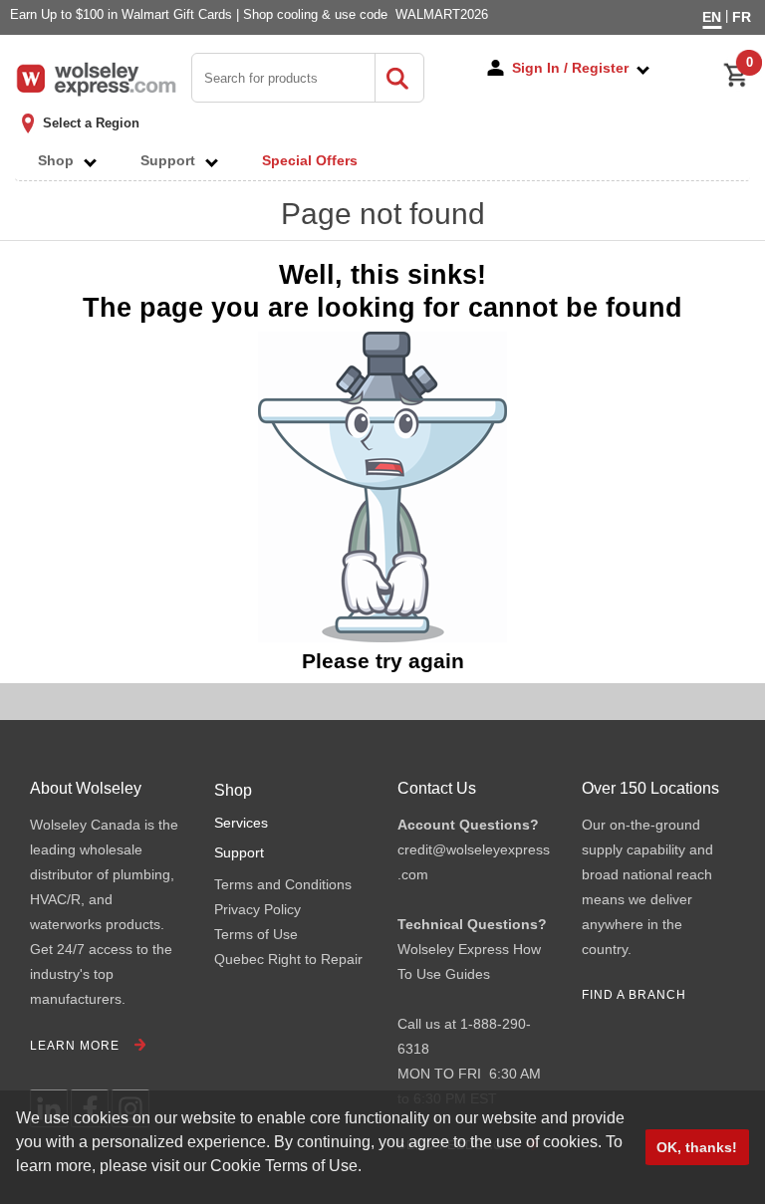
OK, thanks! (696, 1147)
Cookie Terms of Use (284, 1165)
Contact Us (436, 788)
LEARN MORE (75, 1046)
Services (241, 823)
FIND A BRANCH (634, 995)
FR (741, 17)
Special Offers (310, 160)
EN (711, 17)
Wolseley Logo (96, 80)
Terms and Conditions (283, 884)
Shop (62, 160)
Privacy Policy (257, 909)
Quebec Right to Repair (288, 959)
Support (173, 160)
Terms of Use (256, 934)
